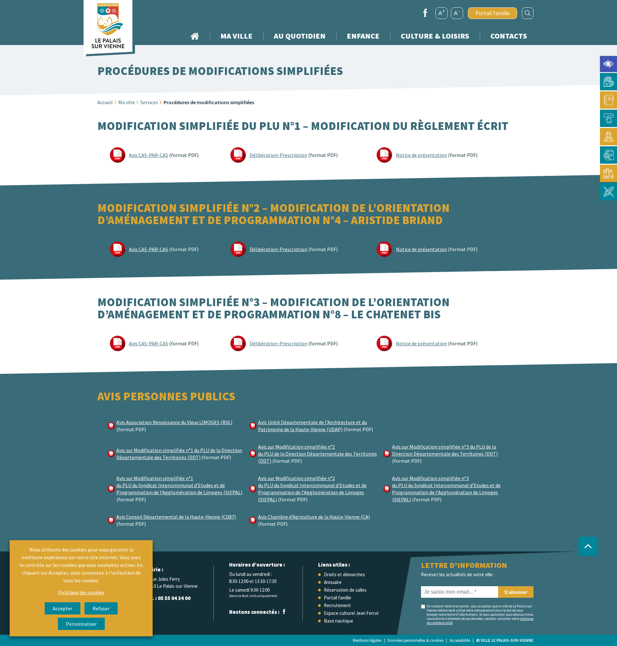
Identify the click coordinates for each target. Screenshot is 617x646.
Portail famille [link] (492, 13)
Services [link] (149, 102)
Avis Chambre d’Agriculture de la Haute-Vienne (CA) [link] (314, 517)
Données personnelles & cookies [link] (415, 640)
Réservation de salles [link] (345, 590)
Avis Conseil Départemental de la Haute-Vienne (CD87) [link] (176, 517)
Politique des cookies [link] (81, 592)
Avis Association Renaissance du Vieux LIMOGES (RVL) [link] (174, 422)
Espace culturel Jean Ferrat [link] (351, 613)
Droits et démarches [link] (344, 574)
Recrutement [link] (337, 605)
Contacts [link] (508, 36)
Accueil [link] (195, 36)
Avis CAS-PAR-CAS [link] (148, 155)
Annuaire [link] (333, 582)
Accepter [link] (62, 608)
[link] (608, 64)
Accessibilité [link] (460, 640)
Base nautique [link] (338, 621)
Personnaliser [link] (81, 624)
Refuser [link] (101, 608)
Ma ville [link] (126, 102)
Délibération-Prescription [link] (278, 155)
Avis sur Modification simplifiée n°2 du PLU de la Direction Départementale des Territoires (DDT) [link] (317, 453)
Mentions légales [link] (367, 640)
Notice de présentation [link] (421, 155)
